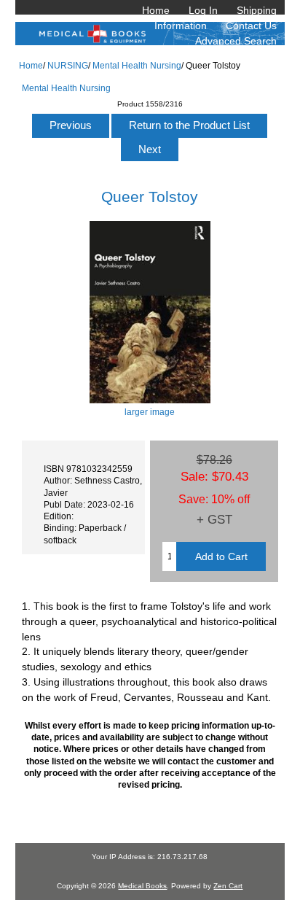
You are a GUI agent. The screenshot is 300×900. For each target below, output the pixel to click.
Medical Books (142, 886)
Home (156, 10)
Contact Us (251, 25)
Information (180, 25)
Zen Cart (227, 886)
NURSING (67, 65)
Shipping (257, 10)
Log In (203, 10)
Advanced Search (236, 41)
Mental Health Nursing (136, 65)
